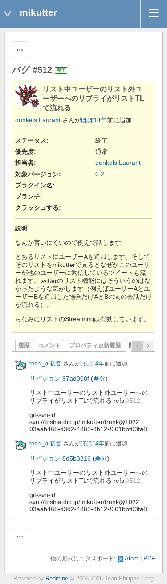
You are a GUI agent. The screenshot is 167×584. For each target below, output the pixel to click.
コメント (49, 345)
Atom (131, 559)
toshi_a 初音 (45, 363)
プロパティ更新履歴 (95, 345)
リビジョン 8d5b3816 (60, 458)
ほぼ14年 (94, 119)
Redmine (56, 579)
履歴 (24, 345)
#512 (133, 400)
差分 (99, 378)
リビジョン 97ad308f (59, 378)
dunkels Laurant (38, 119)
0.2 (99, 174)
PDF (149, 559)
